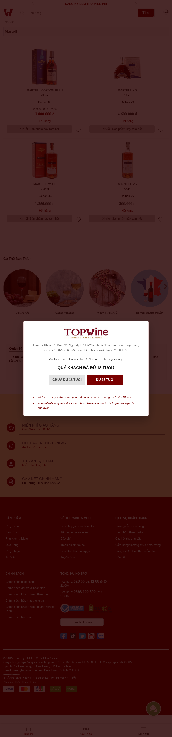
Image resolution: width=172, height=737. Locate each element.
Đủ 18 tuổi (105, 380)
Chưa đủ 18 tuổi (67, 380)
